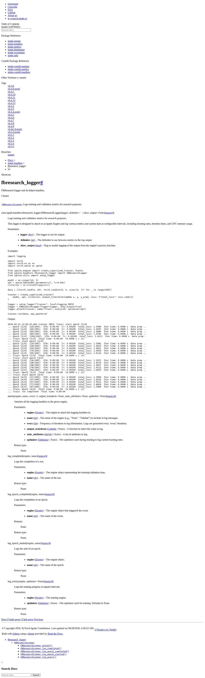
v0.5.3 (11, 140)
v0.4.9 (11, 126)
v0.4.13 (11, 103)
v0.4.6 (11, 117)
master (11, 154)
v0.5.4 (11, 143)
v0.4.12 (11, 100)
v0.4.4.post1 (14, 112)
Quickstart (13, 4)
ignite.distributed (16, 49)
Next (4, 619)
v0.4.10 (11, 94)
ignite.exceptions (16, 52)
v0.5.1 (11, 135)
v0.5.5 (11, 146)
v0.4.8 (11, 123)
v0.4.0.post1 (14, 88)
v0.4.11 (11, 97)
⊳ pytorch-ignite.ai (17, 18)
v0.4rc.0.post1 (15, 129)
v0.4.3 (11, 109)
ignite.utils (13, 55)
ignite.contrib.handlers (19, 72)
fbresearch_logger (17, 639)
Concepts (12, 6)
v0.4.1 (11, 91)
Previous (38, 619)
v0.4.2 (11, 106)
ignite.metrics (14, 46)
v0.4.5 (11, 114)
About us (12, 15)
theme (31, 633)
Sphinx (16, 633)
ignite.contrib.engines (18, 66)
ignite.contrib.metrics (18, 69)
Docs (11, 160)
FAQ (10, 9)
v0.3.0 (11, 86)
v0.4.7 (11, 120)
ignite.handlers (15, 44)
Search (36, 675)
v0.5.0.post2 (14, 132)
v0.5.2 (11, 137)
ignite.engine (14, 41)
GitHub (11, 12)
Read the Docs (55, 633)
